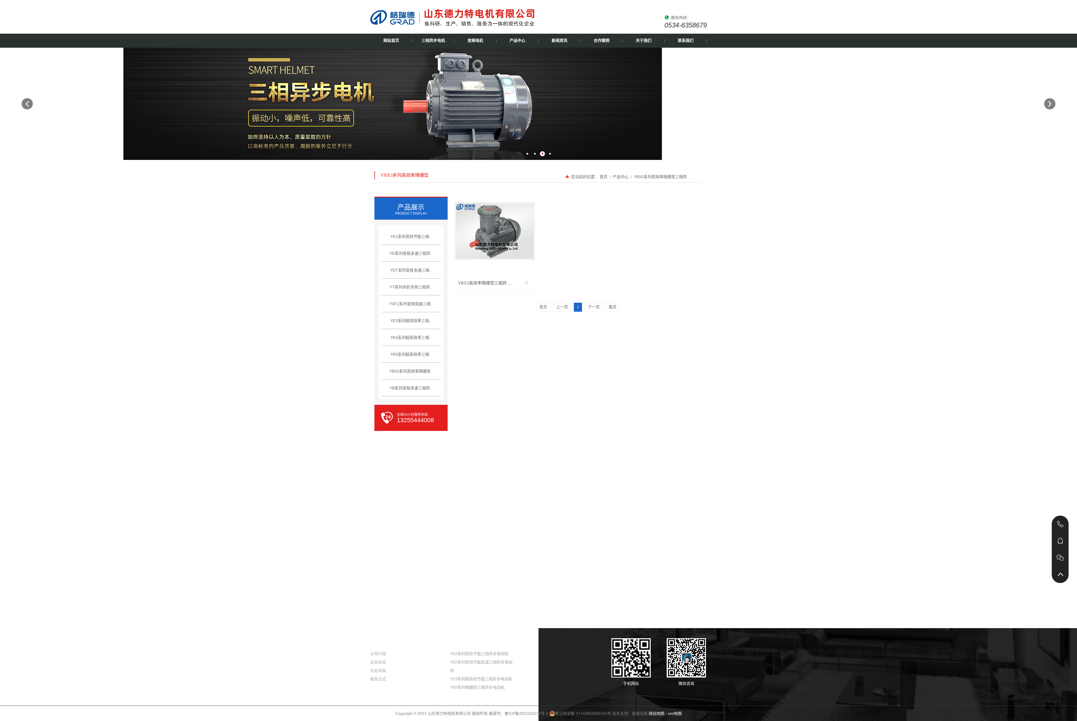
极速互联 (640, 713)
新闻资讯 (559, 40)
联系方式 (378, 679)
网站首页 (391, 40)
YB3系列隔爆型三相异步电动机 (477, 687)
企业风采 (378, 670)
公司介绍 (378, 653)
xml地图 (675, 713)
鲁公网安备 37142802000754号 (583, 713)
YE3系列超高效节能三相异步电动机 (481, 679)
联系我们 (686, 40)
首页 (603, 176)
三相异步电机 (433, 40)
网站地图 (656, 713)
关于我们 (644, 40)
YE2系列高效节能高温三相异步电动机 (481, 666)
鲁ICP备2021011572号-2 (526, 713)
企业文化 (378, 662)
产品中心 (517, 40)
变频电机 (475, 40)
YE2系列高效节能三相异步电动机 (479, 653)
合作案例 (601, 40)
